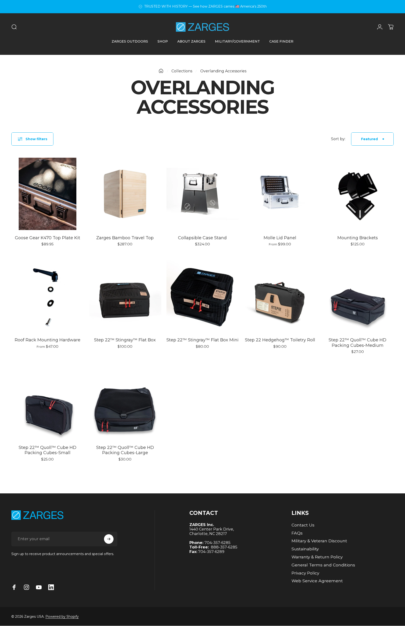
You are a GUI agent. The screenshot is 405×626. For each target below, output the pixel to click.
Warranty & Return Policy (317, 556)
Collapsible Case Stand (202, 237)
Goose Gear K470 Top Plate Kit (47, 237)
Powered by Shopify (62, 616)
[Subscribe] (108, 539)
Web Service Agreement (317, 580)
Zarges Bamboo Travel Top (125, 237)
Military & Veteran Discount (319, 540)
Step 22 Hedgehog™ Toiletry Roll (280, 340)
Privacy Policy (305, 572)
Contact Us (303, 524)
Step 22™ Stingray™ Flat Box (125, 340)
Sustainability (305, 548)
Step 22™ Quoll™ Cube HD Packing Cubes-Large (125, 450)
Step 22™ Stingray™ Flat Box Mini (202, 340)
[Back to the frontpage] (161, 71)
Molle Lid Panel (280, 237)
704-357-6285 (218, 542)
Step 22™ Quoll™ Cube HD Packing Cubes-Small (47, 450)
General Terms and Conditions (323, 564)
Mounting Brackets (357, 237)
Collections (181, 71)
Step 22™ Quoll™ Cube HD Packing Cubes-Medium (357, 342)
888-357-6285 (224, 547)
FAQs (297, 532)
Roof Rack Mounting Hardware (47, 340)
